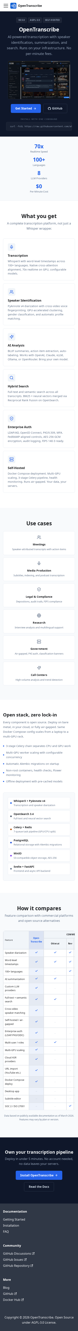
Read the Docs (39, 1187)
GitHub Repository (16, 1266)
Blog (6, 1288)
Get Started (23, 108)
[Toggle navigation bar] (6, 6)
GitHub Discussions (17, 1253)
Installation (11, 1225)
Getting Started (14, 1219)
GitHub (57, 108)
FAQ (6, 1231)
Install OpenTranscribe (37, 1175)
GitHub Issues (13, 1259)
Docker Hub (11, 1300)
